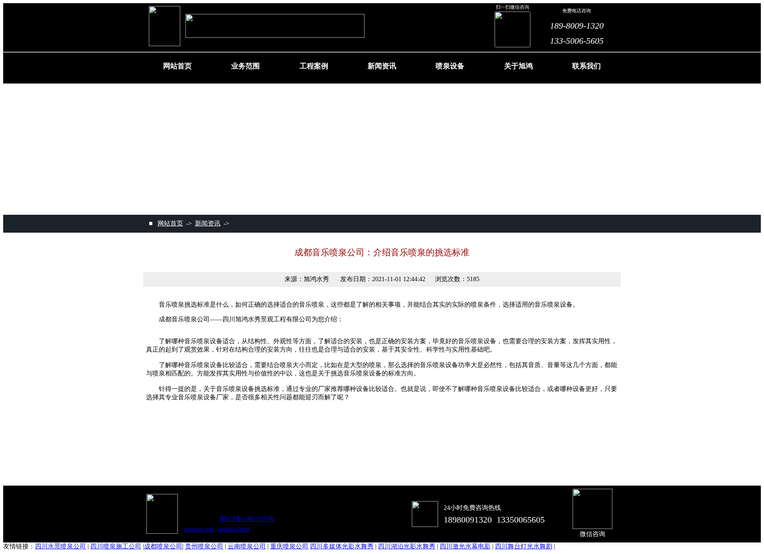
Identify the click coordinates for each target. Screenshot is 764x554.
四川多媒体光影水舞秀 (342, 546)
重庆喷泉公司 (289, 546)
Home (177, 70)
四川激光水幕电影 (465, 546)
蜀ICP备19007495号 (247, 518)
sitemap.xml (199, 529)
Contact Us (586, 70)
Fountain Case (314, 70)
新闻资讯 (207, 223)
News (382, 70)
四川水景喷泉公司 (60, 546)
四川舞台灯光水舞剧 (523, 546)
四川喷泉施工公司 (115, 546)
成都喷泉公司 (163, 546)
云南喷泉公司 (247, 546)
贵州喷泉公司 (204, 546)
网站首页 (170, 223)
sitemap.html (233, 529)
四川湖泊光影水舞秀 (406, 546)
